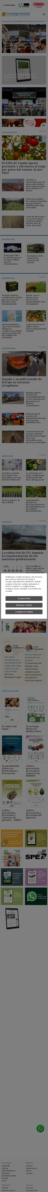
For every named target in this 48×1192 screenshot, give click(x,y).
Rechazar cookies (24, 605)
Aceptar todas (24, 598)
